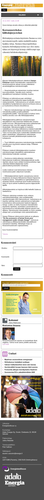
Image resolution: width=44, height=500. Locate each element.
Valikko (22, 15)
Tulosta (5, 234)
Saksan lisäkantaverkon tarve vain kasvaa (19, 365)
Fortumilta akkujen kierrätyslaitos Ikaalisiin (19, 370)
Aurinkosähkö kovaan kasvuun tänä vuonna (20, 367)
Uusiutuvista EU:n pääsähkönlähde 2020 (18, 372)
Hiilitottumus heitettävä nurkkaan (15, 362)
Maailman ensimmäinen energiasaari (17, 359)
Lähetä (16, 269)
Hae (4, 10)
